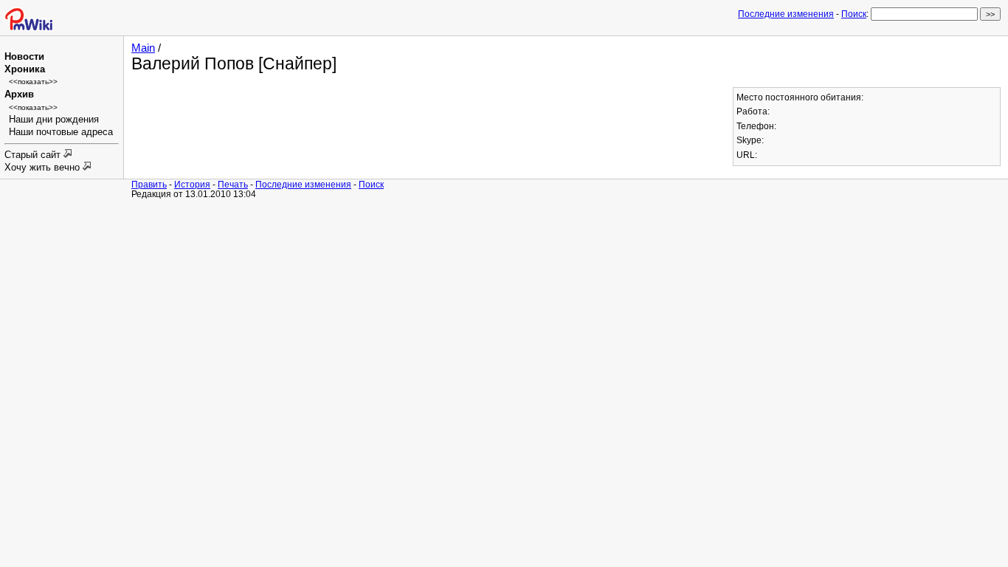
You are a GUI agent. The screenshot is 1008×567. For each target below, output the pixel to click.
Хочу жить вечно (43, 167)
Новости (24, 57)
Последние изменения (786, 14)
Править (149, 184)
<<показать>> (33, 82)
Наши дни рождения (54, 119)
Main (143, 48)
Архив (19, 94)
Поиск (853, 14)
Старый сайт (33, 155)
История (192, 184)
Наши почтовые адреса (61, 132)
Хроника (24, 69)
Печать (233, 184)
